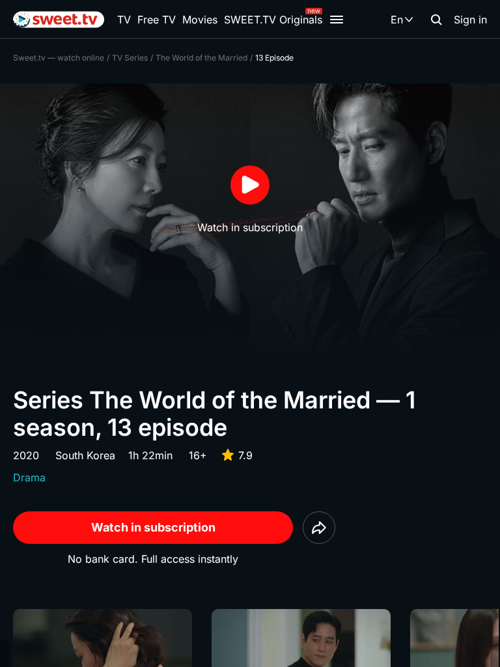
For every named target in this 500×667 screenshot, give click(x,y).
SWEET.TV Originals (273, 19)
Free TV (156, 19)
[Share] (319, 527)
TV (124, 19)
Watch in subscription (153, 527)
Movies (199, 19)
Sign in (470, 19)
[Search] (436, 19)
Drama (29, 477)
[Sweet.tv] (58, 19)
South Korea (85, 455)
